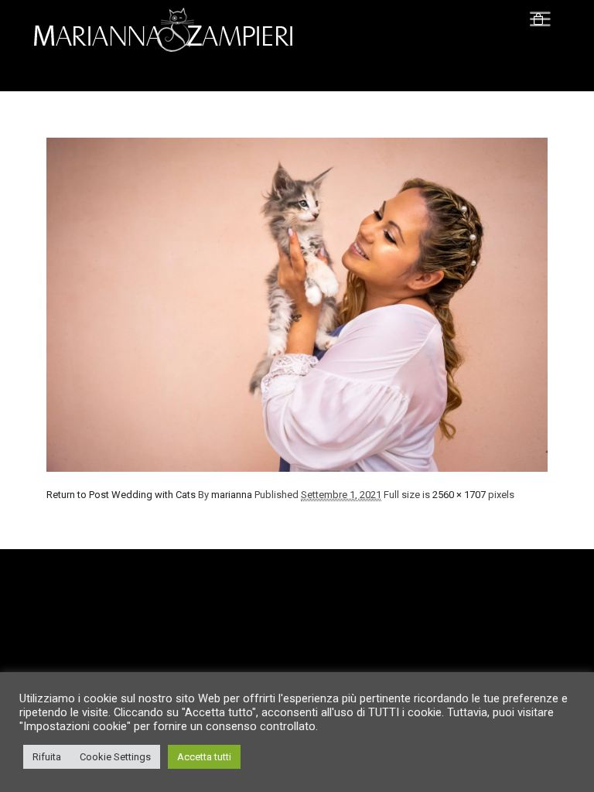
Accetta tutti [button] (204, 757)
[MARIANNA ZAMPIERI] (170, 31)
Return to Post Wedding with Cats (121, 494)
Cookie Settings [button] (115, 757)
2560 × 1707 (459, 494)
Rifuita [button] (46, 757)
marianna (231, 494)
